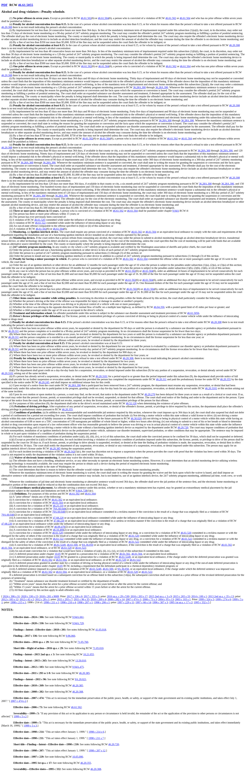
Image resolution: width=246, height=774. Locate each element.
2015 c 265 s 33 (181, 596)
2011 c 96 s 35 (81, 599)
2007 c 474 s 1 (133, 599)
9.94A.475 (78, 666)
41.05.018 (100, 629)
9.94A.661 (78, 617)
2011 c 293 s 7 (64, 599)
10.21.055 (88, 654)
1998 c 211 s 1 (51, 602)
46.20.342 (69, 451)
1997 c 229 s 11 (125, 602)
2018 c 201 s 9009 (49, 596)
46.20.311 (13, 331)
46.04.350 (159, 307)
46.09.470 (59, 526)
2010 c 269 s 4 (98, 599)
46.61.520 (39, 219)
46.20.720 (183, 427)
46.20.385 (55, 448)
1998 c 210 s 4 (68, 602)
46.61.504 (103, 18)
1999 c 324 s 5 (206, 599)
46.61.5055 (25, 5)
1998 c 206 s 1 (102, 602)
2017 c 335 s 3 (91, 596)
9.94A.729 (78, 623)
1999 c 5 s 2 (20, 716)
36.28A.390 (161, 87)
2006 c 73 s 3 (150, 599)
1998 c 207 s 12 (97, 750)
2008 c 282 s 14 (115, 599)
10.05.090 (77, 756)
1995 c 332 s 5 (201, 602)
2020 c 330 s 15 (29, 596)
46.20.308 (6, 27)
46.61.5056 (193, 313)
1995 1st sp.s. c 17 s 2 (180, 602)
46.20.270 (149, 394)
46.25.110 (58, 505)
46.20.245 (43, 382)
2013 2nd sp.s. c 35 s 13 (221, 596)
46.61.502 (86, 18)
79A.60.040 (59, 508)
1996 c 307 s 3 (160, 602)
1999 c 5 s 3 (30, 725)
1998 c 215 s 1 (18, 602)
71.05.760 (82, 642)
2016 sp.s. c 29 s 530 (118, 596)
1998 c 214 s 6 (96, 731)
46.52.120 (131, 403)
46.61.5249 (60, 544)
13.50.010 (80, 660)
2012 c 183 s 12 (9, 599)
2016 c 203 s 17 (139, 596)
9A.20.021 (80, 679)
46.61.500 (72, 544)
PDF (4, 5)
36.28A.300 (139, 87)
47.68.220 (58, 517)
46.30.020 (136, 418)
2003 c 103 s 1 (183, 599)
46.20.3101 (7, 373)
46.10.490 (58, 529)
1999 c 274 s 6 (223, 599)
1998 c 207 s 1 (85, 602)
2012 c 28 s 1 (42, 599)
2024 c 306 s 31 (11, 596)
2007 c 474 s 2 (18, 701)
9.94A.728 (81, 490)
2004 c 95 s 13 (166, 599)
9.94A (175, 210)
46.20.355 (225, 379)
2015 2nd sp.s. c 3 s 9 (160, 596)
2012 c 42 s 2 (27, 599)
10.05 (58, 553)
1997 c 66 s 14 (143, 602)
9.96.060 (70, 635)
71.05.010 (98, 648)
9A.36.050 (87, 544)
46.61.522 (40, 222)
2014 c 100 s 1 (199, 596)
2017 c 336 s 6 (74, 596)
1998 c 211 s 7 (96, 738)
